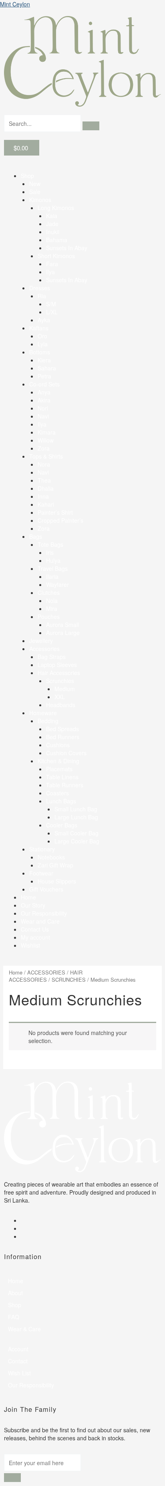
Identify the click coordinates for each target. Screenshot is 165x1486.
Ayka (44, 320)
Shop (27, 176)
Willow (46, 440)
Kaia (51, 216)
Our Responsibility (44, 913)
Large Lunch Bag (76, 817)
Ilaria (52, 576)
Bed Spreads (62, 729)
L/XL (52, 312)
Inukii (52, 232)
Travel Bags (53, 568)
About (15, 1293)
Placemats (59, 769)
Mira (51, 609)
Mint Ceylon (15, 4)
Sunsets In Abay (66, 248)
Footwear (41, 873)
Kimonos (40, 200)
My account (35, 937)
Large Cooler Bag (76, 841)
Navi (43, 416)
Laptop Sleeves (57, 665)
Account (18, 1349)
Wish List (19, 1373)
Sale (34, 192)
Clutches (49, 592)
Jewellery (41, 641)
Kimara (47, 432)
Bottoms (39, 352)
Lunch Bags (61, 801)
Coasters (57, 793)
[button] (82, 168)
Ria (42, 296)
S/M (51, 304)
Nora (44, 464)
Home (28, 897)
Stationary (42, 849)
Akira (44, 400)
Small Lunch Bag (75, 809)
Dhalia (46, 488)
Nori (43, 408)
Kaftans (38, 328)
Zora (44, 448)
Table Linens (62, 777)
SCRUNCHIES (69, 979)
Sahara (47, 368)
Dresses (39, 288)
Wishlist (30, 945)
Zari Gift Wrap (55, 865)
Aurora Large (63, 633)
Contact (18, 1361)
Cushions (58, 745)
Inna (43, 496)
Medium (64, 689)
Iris (50, 552)
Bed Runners (62, 737)
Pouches (49, 617)
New (34, 184)
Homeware (43, 713)
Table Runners (64, 785)
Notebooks (51, 857)
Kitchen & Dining (58, 761)
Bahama (56, 240)
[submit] (12, 1477)
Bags (35, 536)
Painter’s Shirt (55, 512)
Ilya (50, 272)
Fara (52, 264)
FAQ (13, 1317)
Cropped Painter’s (60, 520)
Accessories (44, 649)
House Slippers (57, 881)
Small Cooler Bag (76, 833)
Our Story (33, 905)
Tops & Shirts (46, 456)
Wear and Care (40, 921)
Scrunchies (60, 681)
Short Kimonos (56, 256)
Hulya (53, 560)
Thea (44, 480)
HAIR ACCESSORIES (45, 975)
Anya (44, 392)
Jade (52, 224)
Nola (52, 600)
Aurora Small (62, 625)
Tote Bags (50, 544)
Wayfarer (57, 584)
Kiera (44, 360)
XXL (59, 697)
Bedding (48, 721)
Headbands (60, 705)
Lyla (43, 344)
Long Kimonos (56, 208)
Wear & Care (24, 1329)
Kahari (46, 504)
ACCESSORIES (46, 972)
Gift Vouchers (46, 889)
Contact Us (35, 929)
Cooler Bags (61, 825)
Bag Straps (52, 657)
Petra (44, 376)
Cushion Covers (66, 753)
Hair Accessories (59, 673)
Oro (42, 336)
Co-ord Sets (44, 384)
